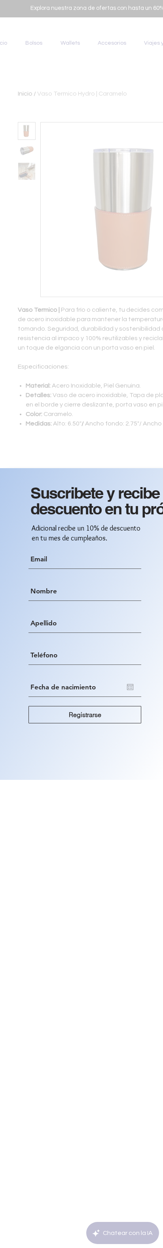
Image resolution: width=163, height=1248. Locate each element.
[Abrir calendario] (130, 687)
